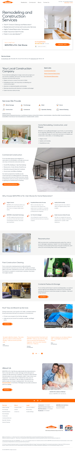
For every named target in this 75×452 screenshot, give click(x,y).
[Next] (42, 354)
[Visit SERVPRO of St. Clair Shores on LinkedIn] (34, 400)
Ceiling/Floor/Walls (56, 115)
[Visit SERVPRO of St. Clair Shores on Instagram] (38, 401)
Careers (16, 409)
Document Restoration (66, 115)
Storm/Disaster (5, 413)
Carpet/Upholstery (47, 115)
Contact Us (46, 2)
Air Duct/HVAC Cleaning (37, 115)
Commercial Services (50, 70)
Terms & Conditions (30, 407)
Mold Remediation (6, 411)
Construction (5, 415)
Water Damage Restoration (52, 73)
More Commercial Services (10, 184)
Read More (7, 389)
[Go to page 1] (36, 353)
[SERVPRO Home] (7, 2)
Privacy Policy (29, 409)
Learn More (43, 296)
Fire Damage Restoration (51, 76)
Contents (36, 116)
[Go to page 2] (37, 353)
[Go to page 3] (39, 353)
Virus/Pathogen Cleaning (26, 115)
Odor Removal (12, 116)
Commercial (32, 2)
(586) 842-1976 (68, 2)
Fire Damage (5, 409)
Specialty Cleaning (6, 420)
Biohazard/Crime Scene (15, 115)
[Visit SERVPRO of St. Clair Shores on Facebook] (40, 400)
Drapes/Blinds (5, 116)
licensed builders (6, 382)
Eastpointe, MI (34, 58)
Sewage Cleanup (6, 115)
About (39, 2)
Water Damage (5, 407)
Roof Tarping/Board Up (21, 116)
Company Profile (17, 407)
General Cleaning (6, 422)
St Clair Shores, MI (5, 58)
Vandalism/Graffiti (30, 116)
